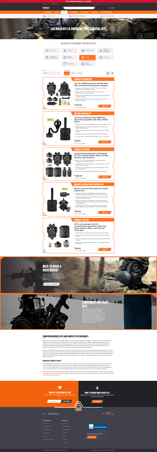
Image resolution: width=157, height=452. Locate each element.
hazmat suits (56, 375)
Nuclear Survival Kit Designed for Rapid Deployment (91, 190)
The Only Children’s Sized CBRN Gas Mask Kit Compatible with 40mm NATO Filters (91, 120)
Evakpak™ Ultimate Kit (83, 79)
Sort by (44, 70)
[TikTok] (58, 414)
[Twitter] (51, 414)
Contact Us (46, 423)
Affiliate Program (66, 429)
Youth (79, 73)
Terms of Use (94, 450)
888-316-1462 (110, 414)
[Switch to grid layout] (112, 73)
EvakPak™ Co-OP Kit (82, 149)
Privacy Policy (101, 450)
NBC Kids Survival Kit (82, 113)
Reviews (65, 439)
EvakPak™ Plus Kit (81, 220)
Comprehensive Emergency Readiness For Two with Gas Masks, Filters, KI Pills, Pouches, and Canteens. (91, 156)
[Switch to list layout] (108, 73)
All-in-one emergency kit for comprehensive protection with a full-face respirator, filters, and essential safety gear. (90, 227)
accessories (70, 344)
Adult (73, 73)
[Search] (65, 8)
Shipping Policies (47, 426)
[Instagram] (53, 414)
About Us (65, 423)
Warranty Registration (48, 439)
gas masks (110, 373)
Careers (65, 442)
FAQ (45, 436)
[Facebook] (49, 414)
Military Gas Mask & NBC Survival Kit (89, 184)
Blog (64, 436)
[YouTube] (56, 414)
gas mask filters (47, 375)
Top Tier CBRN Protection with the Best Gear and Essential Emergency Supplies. (91, 84)
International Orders (48, 429)
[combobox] (79, 8)
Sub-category (67, 70)
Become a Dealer (66, 426)
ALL (67, 73)
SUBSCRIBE (66, 401)
